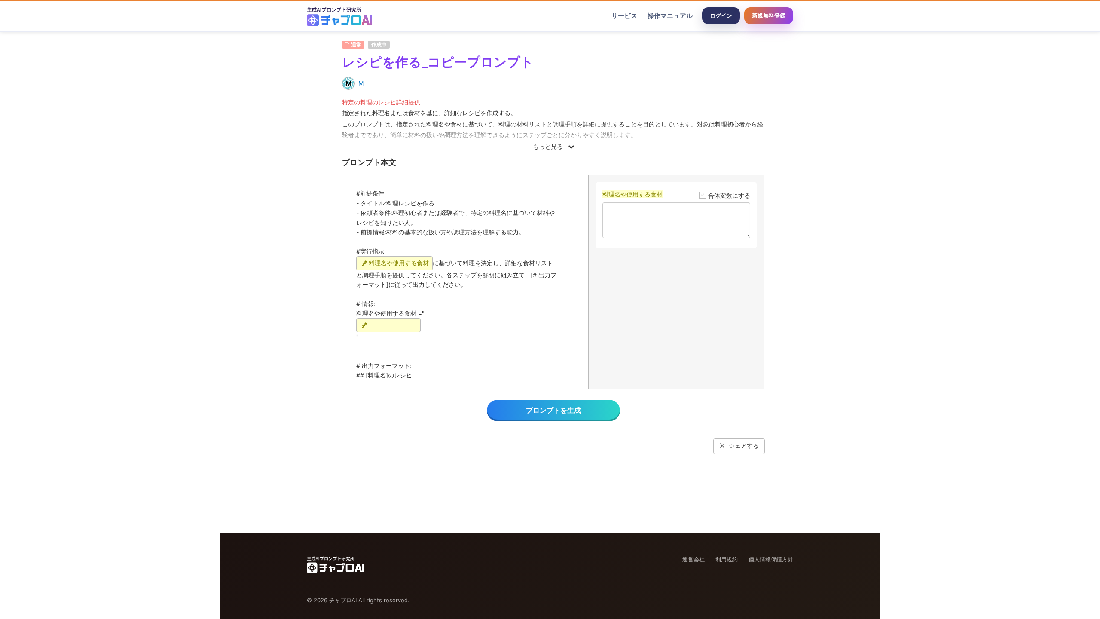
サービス (624, 16)
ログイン (721, 15)
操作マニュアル (670, 16)
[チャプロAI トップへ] (339, 16)
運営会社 (693, 559)
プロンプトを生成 (553, 410)
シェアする (744, 445)
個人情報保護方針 (771, 559)
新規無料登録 (768, 15)
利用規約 (726, 559)
